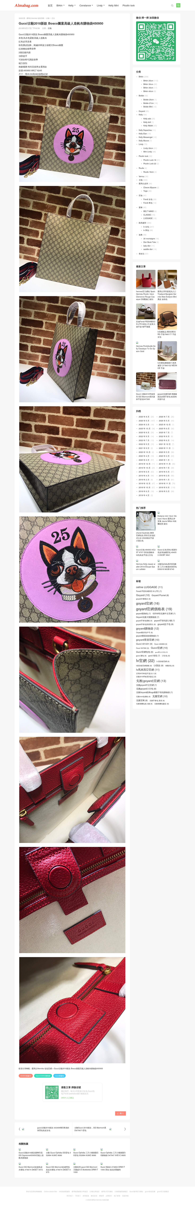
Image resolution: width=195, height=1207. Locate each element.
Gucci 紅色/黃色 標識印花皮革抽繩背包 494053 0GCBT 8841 (167, 552)
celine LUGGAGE (149, 587)
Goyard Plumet (160, 595)
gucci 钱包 (154, 655)
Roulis (141, 168)
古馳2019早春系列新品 (146, 676)
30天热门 (70, 1196)
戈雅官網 (160, 696)
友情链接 (86, 1196)
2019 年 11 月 (165, 463)
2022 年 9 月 (144, 436)
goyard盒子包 (166, 624)
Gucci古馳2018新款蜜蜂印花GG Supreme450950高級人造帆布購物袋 (31, 1155)
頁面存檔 (125, 1196)
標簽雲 (101, 1196)
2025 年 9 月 (164, 428)
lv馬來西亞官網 (148, 669)
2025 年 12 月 (165, 424)
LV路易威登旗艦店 (121, 1191)
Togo (145, 191)
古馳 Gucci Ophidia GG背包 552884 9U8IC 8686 (58, 1154)
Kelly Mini (114, 5)
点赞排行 (109, 1196)
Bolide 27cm (148, 103)
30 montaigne (149, 238)
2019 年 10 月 (144, 467)
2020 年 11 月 (165, 448)
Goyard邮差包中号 (144, 632)
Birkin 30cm (148, 84)
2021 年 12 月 (165, 444)
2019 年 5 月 (164, 471)
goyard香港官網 (147, 639)
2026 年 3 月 (144, 424)
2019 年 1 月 (164, 479)
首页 (50, 5)
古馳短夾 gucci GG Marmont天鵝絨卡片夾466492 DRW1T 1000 (85, 1169)
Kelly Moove (144, 140)
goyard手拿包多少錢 (164, 620)
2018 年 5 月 (164, 491)
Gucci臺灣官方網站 (136, 1191)
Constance (85, 5)
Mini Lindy (147, 151)
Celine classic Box (50, 1191)
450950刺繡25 (25, 1076)
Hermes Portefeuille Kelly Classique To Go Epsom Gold (145, 349)
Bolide (141, 95)
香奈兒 (141, 253)
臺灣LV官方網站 (107, 1191)
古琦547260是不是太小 (146, 673)
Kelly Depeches (145, 130)
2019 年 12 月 (144, 463)
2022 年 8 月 (164, 436)
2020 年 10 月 (144, 452)
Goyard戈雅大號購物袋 (147, 617)
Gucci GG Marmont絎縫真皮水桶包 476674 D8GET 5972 (31, 1168)
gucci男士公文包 (161, 652)
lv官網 (145, 660)
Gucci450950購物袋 (43, 1076)
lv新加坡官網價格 (144, 665)
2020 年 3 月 (164, 456)
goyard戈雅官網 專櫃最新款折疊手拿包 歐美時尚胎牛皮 (167, 396)
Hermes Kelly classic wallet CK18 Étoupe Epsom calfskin (145, 566)
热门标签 (117, 1196)
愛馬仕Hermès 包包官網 (35, 18)
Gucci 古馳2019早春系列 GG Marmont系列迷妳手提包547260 (145, 396)
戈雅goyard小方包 (146, 688)
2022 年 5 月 (144, 444)
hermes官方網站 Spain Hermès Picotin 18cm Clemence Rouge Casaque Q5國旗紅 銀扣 (145, 295)
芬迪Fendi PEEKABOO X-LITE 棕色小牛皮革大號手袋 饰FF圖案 (145, 324)
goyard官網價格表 (154, 608)
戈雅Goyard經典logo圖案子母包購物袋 (154, 692)
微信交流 (94, 1196)
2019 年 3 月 (164, 475)
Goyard (142, 111)
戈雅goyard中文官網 (146, 685)
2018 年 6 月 (144, 491)
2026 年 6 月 (144, 420)
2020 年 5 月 (164, 452)
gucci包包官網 (150, 1191)
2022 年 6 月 (164, 440)
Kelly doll (147, 122)
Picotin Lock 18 (149, 160)
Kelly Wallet (148, 125)
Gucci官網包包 (144, 651)
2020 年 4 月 (144, 456)
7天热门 (78, 1196)
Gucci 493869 (160, 644)
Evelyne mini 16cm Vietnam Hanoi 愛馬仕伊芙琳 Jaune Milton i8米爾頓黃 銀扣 (167, 520)
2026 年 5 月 (164, 420)
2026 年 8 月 (144, 416)
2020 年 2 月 (144, 460)
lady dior (147, 245)
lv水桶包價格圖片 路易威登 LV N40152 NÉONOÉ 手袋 (167, 365)
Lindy (100, 5)
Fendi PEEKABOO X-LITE (149, 591)
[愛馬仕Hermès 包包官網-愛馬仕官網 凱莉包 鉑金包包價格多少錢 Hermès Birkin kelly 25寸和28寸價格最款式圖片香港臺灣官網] (26, 5)
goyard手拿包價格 (144, 620)
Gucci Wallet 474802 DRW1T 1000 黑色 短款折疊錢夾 (113, 1168)
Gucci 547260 (142, 648)
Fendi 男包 (147, 202)
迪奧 (140, 234)
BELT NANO (148, 211)
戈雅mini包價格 (143, 696)
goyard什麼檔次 (143, 599)
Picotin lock (129, 5)
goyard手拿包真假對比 (146, 624)
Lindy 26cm (148, 148)
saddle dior (148, 249)
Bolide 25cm (148, 99)
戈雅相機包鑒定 (161, 704)
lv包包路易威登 (64, 1191)
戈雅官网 (142, 700)
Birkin (59, 5)
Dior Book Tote (149, 242)
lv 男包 (146, 230)
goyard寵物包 (143, 613)
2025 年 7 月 (164, 432)
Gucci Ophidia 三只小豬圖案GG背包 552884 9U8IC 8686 (85, 1154)
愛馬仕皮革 (143, 183)
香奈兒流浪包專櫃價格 (34, 1191)
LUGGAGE (148, 218)
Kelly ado (147, 118)
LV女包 (166, 655)
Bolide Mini (148, 106)
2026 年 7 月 (164, 416)
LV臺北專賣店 (94, 1191)
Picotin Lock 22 (149, 163)
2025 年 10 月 (144, 428)
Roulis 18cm (148, 172)
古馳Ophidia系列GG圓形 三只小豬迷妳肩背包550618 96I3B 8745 (167, 566)
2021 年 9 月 (144, 448)
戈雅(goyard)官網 (151, 681)
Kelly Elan (143, 133)
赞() (120, 1113)
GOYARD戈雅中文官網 (164, 613)
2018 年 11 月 (165, 483)
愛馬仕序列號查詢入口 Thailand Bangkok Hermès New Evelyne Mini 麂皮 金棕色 (167, 295)
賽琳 (140, 207)
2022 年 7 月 (144, 440)
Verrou (141, 176)
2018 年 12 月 (144, 483)
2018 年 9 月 (164, 487)
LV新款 (158, 665)
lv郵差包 (169, 665)
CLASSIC (147, 214)
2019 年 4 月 (144, 475)
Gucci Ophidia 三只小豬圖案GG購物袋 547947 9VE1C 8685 (113, 1154)
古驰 (47, 18)
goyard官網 (147, 603)
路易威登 (142, 222)
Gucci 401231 (144, 643)
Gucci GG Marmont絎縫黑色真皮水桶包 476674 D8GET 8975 (58, 1169)
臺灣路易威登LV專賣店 (80, 1191)
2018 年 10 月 (144, 487)
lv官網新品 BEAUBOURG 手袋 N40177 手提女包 (167, 334)
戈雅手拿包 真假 (157, 700)
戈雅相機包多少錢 (144, 704)
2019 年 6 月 (144, 471)
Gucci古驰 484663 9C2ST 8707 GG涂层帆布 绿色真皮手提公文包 (145, 552)
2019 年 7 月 (164, 467)
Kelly (70, 5)
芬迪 (140, 195)
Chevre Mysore (149, 187)
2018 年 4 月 (144, 495)
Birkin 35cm (148, 87)
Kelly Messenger (146, 137)
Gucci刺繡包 (59, 1076)
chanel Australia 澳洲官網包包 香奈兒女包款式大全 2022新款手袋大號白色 (145, 536)
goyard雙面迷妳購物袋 (147, 635)
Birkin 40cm (148, 91)
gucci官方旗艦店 (163, 1191)
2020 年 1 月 (164, 460)
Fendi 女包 (147, 199)
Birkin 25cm (148, 80)
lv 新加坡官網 (163, 661)
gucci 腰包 (141, 655)
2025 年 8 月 (144, 432)
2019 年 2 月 (144, 479)
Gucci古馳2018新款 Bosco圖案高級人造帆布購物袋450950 (78, 1068)
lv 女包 (146, 226)
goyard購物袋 (147, 628)
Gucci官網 (159, 647)
